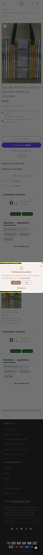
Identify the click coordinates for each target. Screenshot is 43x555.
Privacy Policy (25, 278)
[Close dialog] (42, 263)
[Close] (41, 266)
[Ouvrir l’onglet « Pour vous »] (36, 548)
